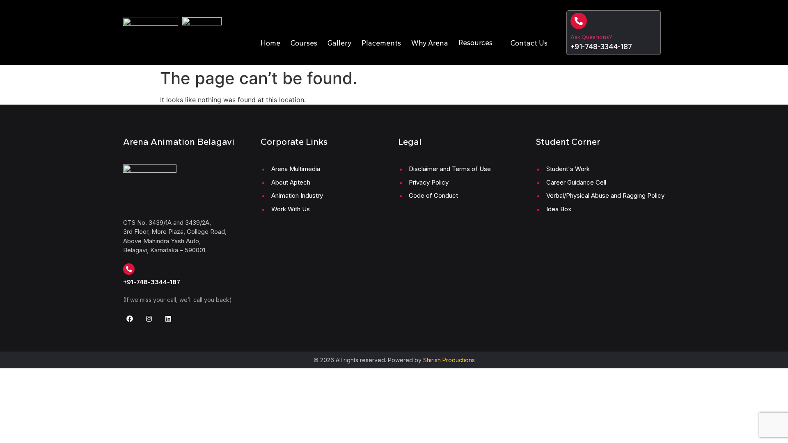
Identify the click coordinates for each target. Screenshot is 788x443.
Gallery (339, 43)
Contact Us (529, 43)
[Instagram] (149, 318)
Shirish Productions (449, 359)
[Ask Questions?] (578, 21)
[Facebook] (129, 318)
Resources (475, 42)
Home (270, 43)
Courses (304, 43)
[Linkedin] (168, 318)
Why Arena (429, 43)
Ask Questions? (591, 37)
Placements (381, 43)
